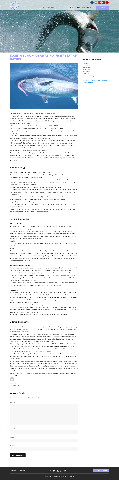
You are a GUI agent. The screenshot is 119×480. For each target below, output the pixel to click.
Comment (13, 402)
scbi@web (13, 383)
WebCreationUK (69, 476)
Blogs (11, 388)
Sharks (71, 8)
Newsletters (86, 67)
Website (13, 445)
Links (83, 8)
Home (43, 8)
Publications (86, 71)
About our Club (51, 8)
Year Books (86, 63)
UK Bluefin (62, 8)
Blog (78, 8)
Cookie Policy (22, 470)
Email (12, 437)
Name (12, 428)
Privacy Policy (13, 470)
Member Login (102, 8)
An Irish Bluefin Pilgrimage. (90, 76)
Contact (89, 8)
